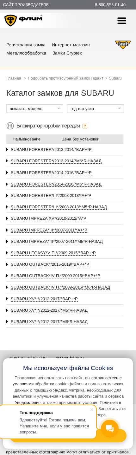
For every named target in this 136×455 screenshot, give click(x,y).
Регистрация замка (26, 44)
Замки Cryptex (67, 52)
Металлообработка (26, 52)
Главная (13, 78)
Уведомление (27, 402)
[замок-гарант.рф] (123, 48)
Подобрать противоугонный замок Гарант (65, 78)
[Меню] (122, 21)
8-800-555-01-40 (110, 5)
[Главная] (23, 21)
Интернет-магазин (71, 44)
